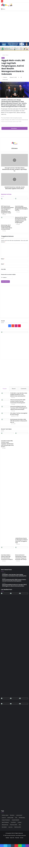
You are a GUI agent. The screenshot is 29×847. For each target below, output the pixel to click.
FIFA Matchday (22, 817)
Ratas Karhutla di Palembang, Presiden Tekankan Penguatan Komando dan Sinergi (20, 557)
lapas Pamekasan (5, 822)
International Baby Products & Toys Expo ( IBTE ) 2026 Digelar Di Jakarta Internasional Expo (18, 408)
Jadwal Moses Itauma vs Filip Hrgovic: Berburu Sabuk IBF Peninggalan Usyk (21, 540)
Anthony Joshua (5, 815)
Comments (23, 388)
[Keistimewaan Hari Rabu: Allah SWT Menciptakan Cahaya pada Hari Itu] (5, 421)
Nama (3, 258)
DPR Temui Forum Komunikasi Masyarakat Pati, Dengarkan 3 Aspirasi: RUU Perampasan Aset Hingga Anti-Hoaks (7, 210)
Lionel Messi (13, 822)
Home (3, 55)
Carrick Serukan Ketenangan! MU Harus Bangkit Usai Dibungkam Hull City (21, 208)
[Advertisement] (14, 26)
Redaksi (7, 837)
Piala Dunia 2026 (13, 824)
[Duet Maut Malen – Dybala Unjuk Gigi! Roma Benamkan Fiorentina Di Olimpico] (7, 550)
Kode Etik (12, 837)
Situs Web (3, 269)
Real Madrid (4, 827)
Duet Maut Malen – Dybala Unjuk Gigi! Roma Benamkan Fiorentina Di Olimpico (7, 557)
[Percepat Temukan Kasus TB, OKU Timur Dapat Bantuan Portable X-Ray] (23, 705)
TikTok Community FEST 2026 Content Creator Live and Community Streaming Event (17, 401)
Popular (5, 388)
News (7, 55)
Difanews (5, 77)
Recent (13, 388)
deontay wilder (10, 817)
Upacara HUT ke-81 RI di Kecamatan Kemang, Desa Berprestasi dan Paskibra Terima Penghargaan (21, 220)
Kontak (21, 837)
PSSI (20, 824)
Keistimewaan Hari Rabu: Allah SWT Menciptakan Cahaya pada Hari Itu (18, 421)
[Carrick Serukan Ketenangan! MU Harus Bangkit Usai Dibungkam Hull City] (21, 201)
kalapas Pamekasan (6, 819)
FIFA (16, 817)
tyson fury (10, 827)
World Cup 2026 (17, 827)
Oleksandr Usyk (5, 824)
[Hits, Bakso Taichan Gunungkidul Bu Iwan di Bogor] (5, 415)
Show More (14, 128)
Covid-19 (3, 817)
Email (2, 264)
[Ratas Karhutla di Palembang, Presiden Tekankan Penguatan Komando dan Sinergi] (21, 550)
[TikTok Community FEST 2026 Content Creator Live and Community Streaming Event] (5, 401)
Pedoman (17, 837)
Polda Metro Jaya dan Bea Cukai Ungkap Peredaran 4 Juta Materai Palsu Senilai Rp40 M (18, 394)
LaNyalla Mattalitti (15, 819)
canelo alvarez (19, 815)
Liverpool (19, 822)
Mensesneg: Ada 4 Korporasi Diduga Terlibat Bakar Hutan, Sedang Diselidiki (6, 227)
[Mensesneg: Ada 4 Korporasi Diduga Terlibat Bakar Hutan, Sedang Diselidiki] (7, 220)
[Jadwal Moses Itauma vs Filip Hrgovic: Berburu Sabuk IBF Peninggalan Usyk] (21, 484)
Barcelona (12, 815)
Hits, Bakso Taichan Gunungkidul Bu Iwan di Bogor (18, 413)
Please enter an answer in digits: (8, 274)
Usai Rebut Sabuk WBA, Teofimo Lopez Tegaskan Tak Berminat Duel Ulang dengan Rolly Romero (7, 443)
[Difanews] (6, 5)
